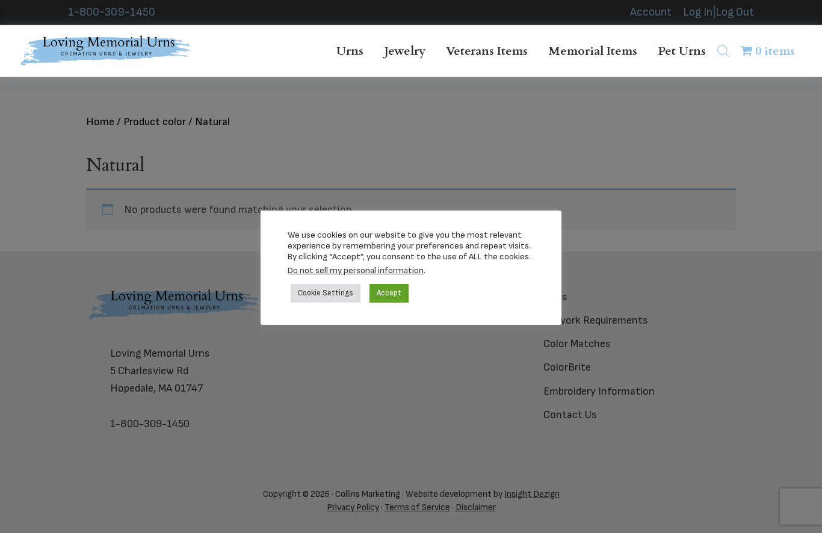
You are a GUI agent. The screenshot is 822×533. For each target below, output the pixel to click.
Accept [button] (389, 293)
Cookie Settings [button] (325, 293)
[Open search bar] (723, 51)
